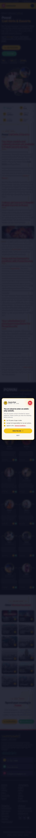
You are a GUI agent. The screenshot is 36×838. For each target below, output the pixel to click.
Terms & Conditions (20, 425)
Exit (18, 435)
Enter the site (17, 431)
